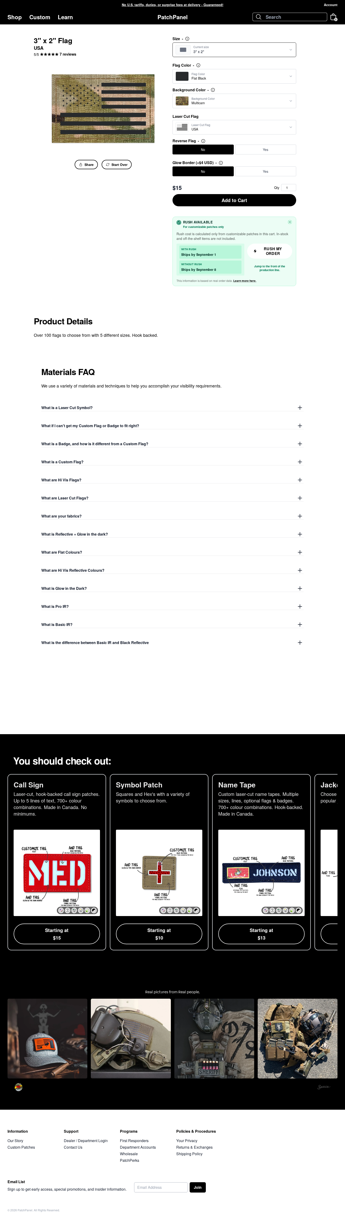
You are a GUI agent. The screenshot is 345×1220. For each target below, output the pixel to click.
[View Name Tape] (261, 862)
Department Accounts (138, 1147)
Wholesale (129, 1153)
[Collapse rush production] (290, 222)
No (203, 149)
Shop (15, 17)
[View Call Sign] (57, 862)
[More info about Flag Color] (198, 65)
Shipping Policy (189, 1153)
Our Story (15, 1140)
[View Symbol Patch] (159, 862)
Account (330, 4)
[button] (61, 910)
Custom (39, 17)
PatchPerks (129, 1160)
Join (198, 1187)
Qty (276, 187)
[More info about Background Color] (213, 90)
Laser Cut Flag (185, 116)
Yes (265, 149)
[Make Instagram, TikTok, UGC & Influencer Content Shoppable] (324, 1088)
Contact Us (73, 1147)
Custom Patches (21, 1147)
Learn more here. (244, 281)
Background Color (190, 89)
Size (177, 38)
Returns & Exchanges (194, 1147)
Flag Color (183, 65)
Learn (65, 17)
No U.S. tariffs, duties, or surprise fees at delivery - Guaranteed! (172, 4)
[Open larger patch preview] (103, 108)
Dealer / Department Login (86, 1140)
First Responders (134, 1140)
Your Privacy (186, 1140)
